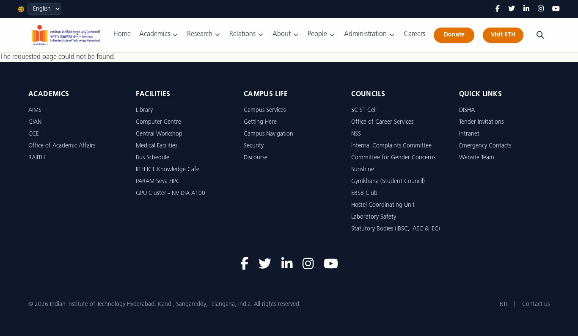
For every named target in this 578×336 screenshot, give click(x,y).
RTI (503, 304)
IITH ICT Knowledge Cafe (167, 170)
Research (199, 34)
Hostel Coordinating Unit (383, 205)
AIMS (34, 110)
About (281, 34)
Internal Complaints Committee (391, 146)
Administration (365, 34)
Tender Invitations (481, 122)
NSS (356, 134)
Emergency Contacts (485, 146)
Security (254, 146)
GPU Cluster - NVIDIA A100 (170, 193)
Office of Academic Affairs (61, 146)
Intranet (469, 134)
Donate (454, 35)
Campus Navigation (268, 134)
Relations (242, 34)
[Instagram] (541, 9)
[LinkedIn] (526, 9)
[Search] (540, 35)
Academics (154, 34)
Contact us (536, 304)
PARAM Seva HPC (158, 181)
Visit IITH (503, 35)
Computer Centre (158, 122)
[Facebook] (497, 9)
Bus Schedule (152, 158)
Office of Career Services (382, 122)
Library (144, 110)
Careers (414, 34)
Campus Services (265, 110)
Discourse (255, 158)
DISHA (467, 110)
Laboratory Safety (373, 217)
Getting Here (260, 122)
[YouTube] (556, 9)
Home (122, 34)
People (317, 34)
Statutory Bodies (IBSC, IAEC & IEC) (395, 229)
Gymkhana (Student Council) (388, 181)
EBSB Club (364, 193)
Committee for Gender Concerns (393, 158)
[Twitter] (511, 9)
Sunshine (362, 170)
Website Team (476, 158)
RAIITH (36, 158)
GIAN (34, 122)
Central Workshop (159, 134)
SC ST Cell (364, 110)
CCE (33, 134)
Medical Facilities (156, 146)
